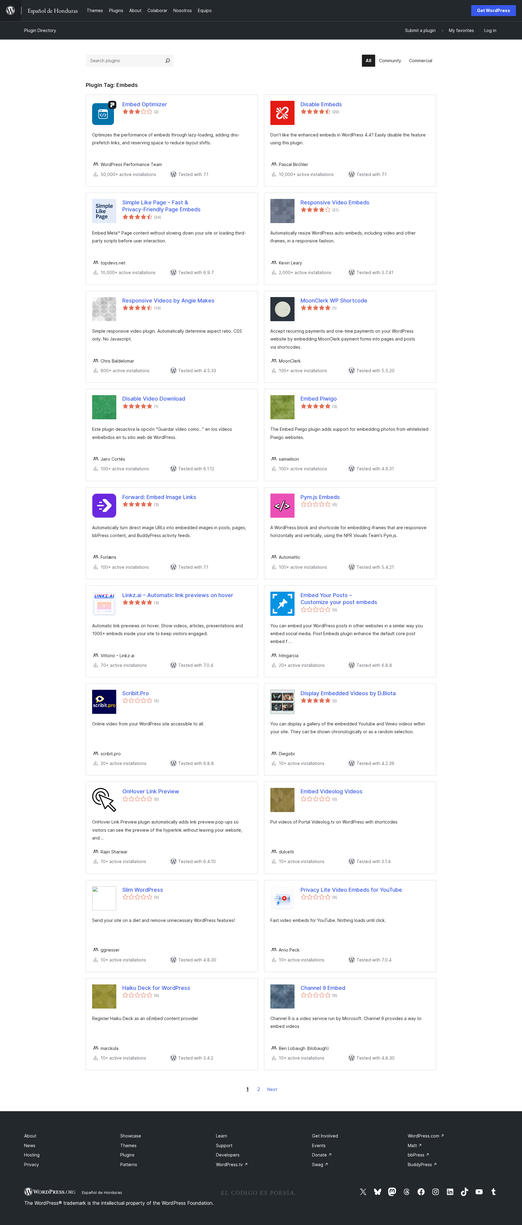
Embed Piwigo (319, 398)
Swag (320, 1164)
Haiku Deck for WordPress (156, 988)
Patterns (128, 1164)
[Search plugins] (168, 61)
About (30, 1135)
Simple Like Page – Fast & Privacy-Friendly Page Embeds (161, 206)
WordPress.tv (232, 1164)
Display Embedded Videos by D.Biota (348, 693)
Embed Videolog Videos (331, 791)
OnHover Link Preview (150, 791)
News (29, 1145)
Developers (228, 1154)
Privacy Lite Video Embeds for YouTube (351, 890)
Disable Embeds (321, 104)
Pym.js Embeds (320, 497)
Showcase (130, 1135)
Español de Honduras (102, 1192)
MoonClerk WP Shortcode (334, 300)
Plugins (127, 1154)
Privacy (31, 1164)
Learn (221, 1135)
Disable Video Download (153, 398)
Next (272, 1089)
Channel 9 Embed (323, 988)
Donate (322, 1154)
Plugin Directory (40, 30)
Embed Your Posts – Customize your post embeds (339, 598)
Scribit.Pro (135, 693)
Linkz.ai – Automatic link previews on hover (177, 595)
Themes (128, 1145)
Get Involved (325, 1135)
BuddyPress (422, 1164)
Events (319, 1145)
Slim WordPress (142, 890)
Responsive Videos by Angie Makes (168, 300)
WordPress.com (426, 1135)
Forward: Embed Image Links (159, 497)
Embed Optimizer (144, 104)
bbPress (419, 1154)
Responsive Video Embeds (335, 202)
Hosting (32, 1154)
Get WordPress (493, 10)
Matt (415, 1145)
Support (224, 1145)
